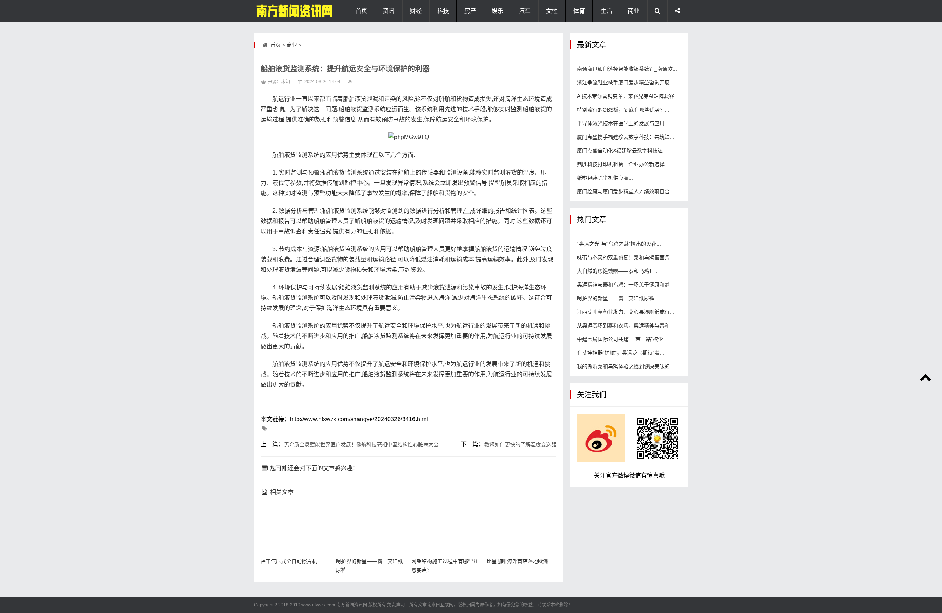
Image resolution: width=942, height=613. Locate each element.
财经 (416, 11)
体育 (579, 11)
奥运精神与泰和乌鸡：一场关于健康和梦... (625, 285)
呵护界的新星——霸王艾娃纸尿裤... (618, 298)
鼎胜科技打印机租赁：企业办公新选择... (623, 164)
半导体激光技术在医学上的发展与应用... (623, 123)
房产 (470, 11)
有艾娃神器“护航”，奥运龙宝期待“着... (620, 353)
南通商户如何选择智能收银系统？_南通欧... (627, 69)
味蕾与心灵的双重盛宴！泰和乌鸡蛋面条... (625, 257)
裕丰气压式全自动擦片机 (289, 561)
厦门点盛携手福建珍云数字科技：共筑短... (625, 137)
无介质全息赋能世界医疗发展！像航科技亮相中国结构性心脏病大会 (361, 444)
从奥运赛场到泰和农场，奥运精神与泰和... (625, 325)
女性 (552, 11)
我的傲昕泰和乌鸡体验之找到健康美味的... (625, 366)
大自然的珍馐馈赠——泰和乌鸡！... (618, 271)
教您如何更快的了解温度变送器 (520, 444)
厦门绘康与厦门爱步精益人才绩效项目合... (625, 191)
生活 (606, 11)
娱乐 (497, 11)
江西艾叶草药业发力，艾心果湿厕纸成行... (625, 312)
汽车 (525, 11)
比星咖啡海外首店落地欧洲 (517, 561)
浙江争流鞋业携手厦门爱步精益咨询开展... (625, 82)
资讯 (388, 11)
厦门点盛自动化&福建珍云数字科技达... (622, 151)
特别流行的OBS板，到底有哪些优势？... (623, 110)
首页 (361, 11)
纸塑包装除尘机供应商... (605, 178)
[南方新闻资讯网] (290, 11)
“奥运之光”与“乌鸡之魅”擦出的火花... (619, 244)
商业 (634, 11)
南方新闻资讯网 (351, 604)
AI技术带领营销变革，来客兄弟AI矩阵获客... (628, 96)
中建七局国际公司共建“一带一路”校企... (622, 339)
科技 (443, 11)
